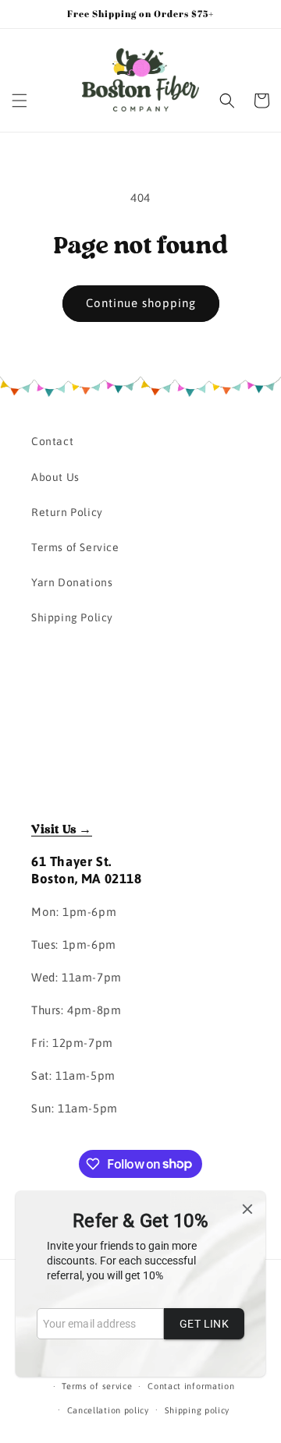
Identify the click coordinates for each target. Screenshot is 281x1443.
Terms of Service (75, 547)
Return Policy (67, 512)
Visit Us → (61, 829)
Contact (52, 441)
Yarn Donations (71, 582)
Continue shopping (141, 302)
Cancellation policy (108, 1410)
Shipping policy (197, 1410)
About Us (55, 477)
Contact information (191, 1386)
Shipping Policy (72, 617)
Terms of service (97, 1386)
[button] (19, 100)
